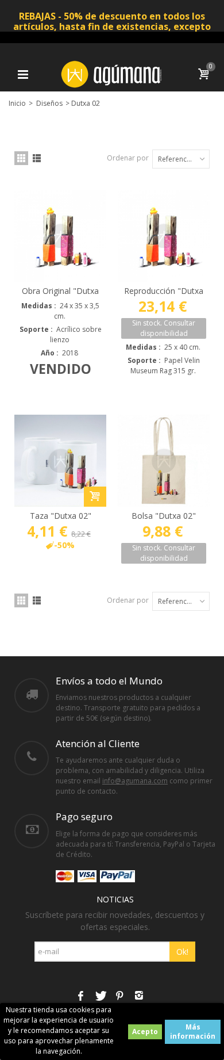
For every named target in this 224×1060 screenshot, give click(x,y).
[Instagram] (139, 996)
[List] (37, 158)
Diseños (49, 103)
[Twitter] (99, 996)
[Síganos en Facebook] (80, 996)
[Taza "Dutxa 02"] (60, 461)
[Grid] (21, 158)
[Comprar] (95, 497)
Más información (192, 1031)
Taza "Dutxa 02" (60, 515)
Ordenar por (128, 158)
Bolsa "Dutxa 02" (164, 515)
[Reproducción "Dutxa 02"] (164, 236)
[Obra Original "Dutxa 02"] (60, 236)
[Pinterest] (119, 996)
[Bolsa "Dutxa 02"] (164, 461)
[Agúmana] (112, 73)
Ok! (182, 951)
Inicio (17, 103)
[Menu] (23, 74)
